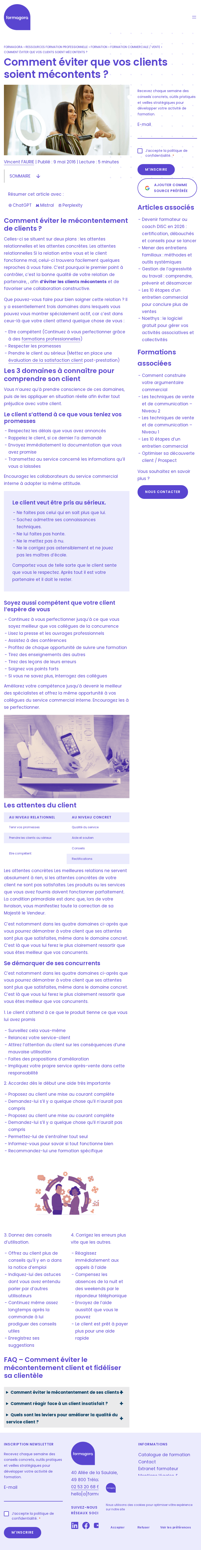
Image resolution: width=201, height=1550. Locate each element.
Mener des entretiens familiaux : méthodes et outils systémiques (167, 255)
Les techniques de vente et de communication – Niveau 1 (168, 425)
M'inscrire (156, 169)
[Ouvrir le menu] (194, 17)
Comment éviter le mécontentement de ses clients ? (67, 1392)
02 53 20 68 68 (86, 1487)
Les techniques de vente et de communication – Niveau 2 (168, 404)
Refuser (144, 1527)
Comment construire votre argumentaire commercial (164, 382)
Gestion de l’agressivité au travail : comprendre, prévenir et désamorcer (167, 276)
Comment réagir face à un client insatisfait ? (59, 1403)
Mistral (45, 205)
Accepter (118, 1527)
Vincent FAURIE (19, 162)
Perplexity (70, 205)
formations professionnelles (51, 339)
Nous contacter (162, 491)
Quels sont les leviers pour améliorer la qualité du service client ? (62, 1418)
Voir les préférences (175, 1527)
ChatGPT (20, 205)
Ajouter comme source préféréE (171, 187)
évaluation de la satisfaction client (45, 360)
